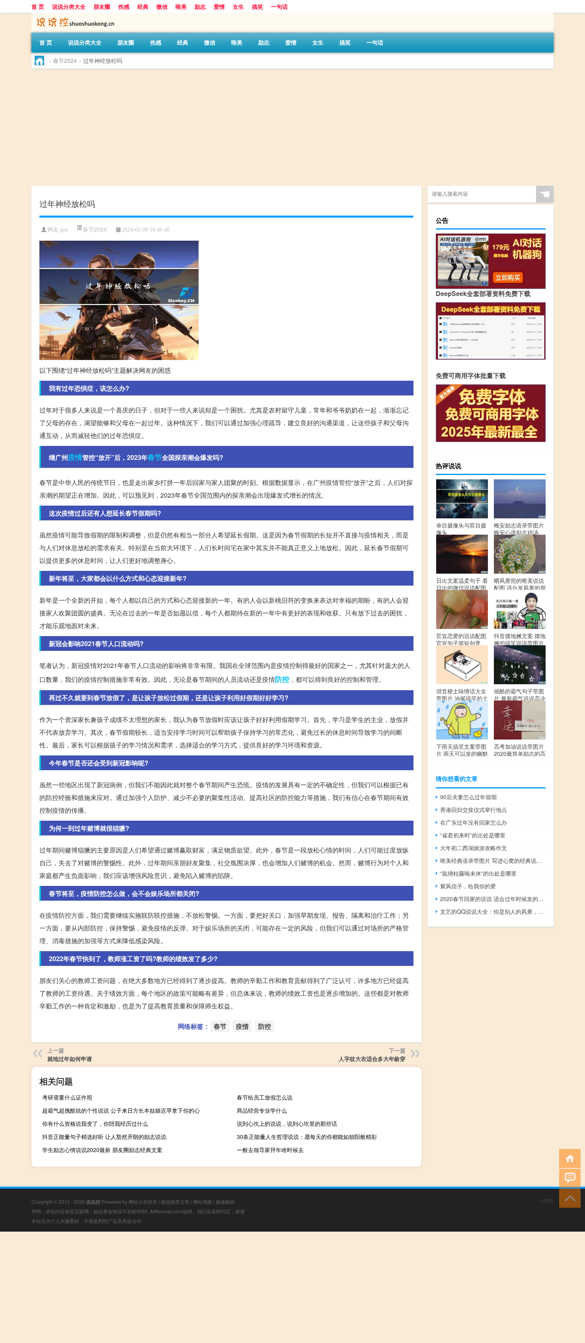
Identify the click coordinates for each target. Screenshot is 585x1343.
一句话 (279, 6)
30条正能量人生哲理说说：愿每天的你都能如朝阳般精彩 (307, 1137)
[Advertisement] (270, 128)
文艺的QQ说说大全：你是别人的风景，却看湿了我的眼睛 (493, 911)
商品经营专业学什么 (262, 1110)
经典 (142, 6)
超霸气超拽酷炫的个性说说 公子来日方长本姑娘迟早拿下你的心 (121, 1110)
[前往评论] (568, 1178)
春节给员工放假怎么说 (264, 1097)
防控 (282, 679)
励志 (200, 6)
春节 (155, 457)
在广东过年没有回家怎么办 (473, 822)
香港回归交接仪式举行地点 (473, 810)
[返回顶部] (568, 1198)
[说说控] (73, 15)
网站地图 (202, 1201)
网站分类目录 (143, 1201)
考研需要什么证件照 (67, 1097)
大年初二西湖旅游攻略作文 (473, 848)
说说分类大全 (69, 6)
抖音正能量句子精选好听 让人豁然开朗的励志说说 (104, 1137)
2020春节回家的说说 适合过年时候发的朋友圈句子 (493, 899)
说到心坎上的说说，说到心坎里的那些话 (287, 1123)
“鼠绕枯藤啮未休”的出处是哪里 (478, 873)
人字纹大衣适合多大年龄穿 (372, 1059)
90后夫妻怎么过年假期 (468, 797)
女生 (238, 6)
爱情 (219, 6)
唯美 (181, 6)
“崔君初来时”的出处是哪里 (472, 835)
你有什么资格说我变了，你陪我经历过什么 (95, 1123)
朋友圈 (102, 6)
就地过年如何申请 (69, 1059)
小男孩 (546, 1200)
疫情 (75, 457)
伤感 (123, 6)
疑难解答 (225, 1201)
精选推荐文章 (175, 1201)
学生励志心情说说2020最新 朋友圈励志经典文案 (102, 1150)
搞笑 (257, 6)
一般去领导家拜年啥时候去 (270, 1150)
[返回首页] (568, 1158)
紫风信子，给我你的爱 (468, 886)
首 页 (37, 6)
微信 (162, 6)
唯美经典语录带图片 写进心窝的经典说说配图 (493, 860)
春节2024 (65, 60)
